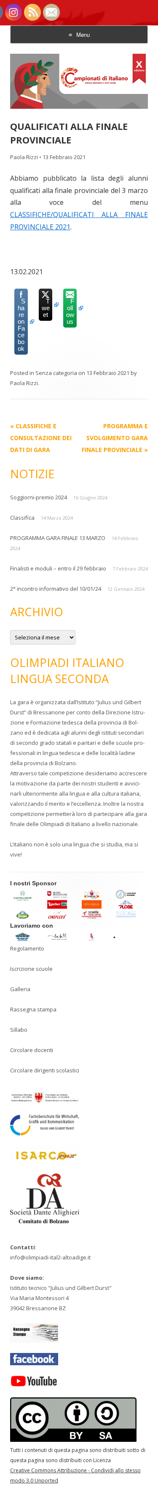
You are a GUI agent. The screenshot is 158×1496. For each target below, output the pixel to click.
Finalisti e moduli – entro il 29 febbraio (58, 568)
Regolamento (27, 948)
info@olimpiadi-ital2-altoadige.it (50, 1257)
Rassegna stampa (33, 1009)
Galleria (20, 989)
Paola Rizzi (24, 157)
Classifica (22, 517)
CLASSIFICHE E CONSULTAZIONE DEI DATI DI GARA (41, 438)
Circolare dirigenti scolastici (44, 1070)
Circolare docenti (31, 1050)
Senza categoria (56, 373)
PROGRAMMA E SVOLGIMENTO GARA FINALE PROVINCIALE (115, 438)
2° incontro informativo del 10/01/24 (55, 588)
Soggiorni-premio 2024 (38, 497)
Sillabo (18, 1029)
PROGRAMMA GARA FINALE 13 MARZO (57, 538)
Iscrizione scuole (31, 969)
